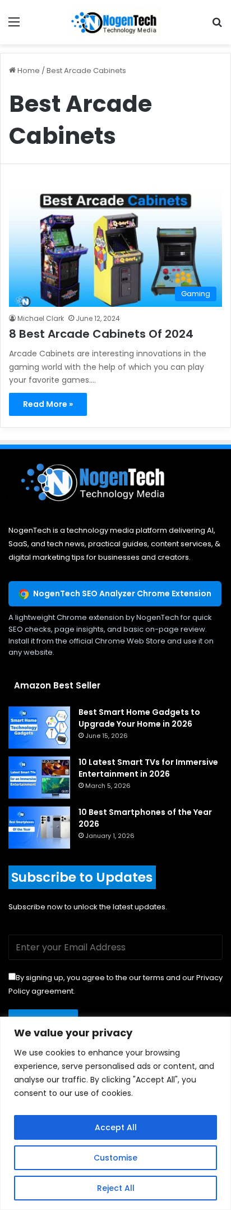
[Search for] (217, 26)
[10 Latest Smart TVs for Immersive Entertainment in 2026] (39, 777)
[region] (115, 1113)
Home (28, 70)
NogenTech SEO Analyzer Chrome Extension (122, 593)
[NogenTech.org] (115, 22)
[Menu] (14, 26)
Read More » (48, 404)
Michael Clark (40, 318)
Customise (115, 1157)
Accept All (116, 1127)
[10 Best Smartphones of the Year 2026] (39, 827)
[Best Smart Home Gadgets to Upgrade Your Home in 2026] (39, 727)
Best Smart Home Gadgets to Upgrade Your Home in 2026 (139, 717)
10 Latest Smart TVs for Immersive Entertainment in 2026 (148, 768)
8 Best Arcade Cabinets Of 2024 (101, 334)
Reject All (116, 1188)
